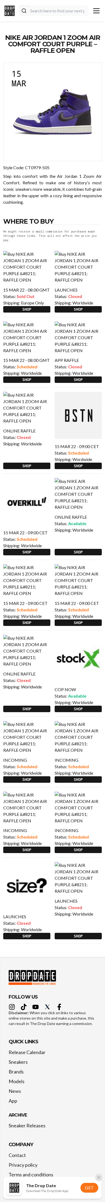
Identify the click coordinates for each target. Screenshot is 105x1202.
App (13, 1101)
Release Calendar (27, 1052)
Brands (16, 1072)
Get (89, 1187)
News (15, 1091)
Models (16, 1081)
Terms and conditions (31, 1174)
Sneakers (18, 1062)
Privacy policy (23, 1165)
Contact (17, 1155)
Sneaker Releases (27, 1125)
